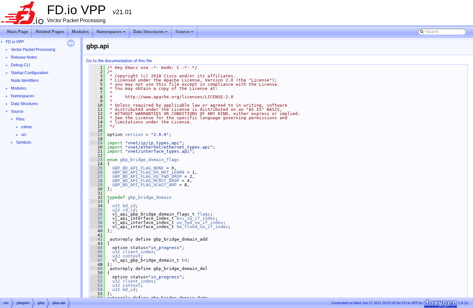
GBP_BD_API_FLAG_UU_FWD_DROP (147, 176)
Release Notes (24, 57)
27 (96, 176)
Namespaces (111, 33)
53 (96, 285)
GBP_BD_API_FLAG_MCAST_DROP (145, 180)
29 (96, 184)
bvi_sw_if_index (196, 218)
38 (96, 222)
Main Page (17, 31)
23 (96, 159)
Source (184, 33)
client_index (138, 251)
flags (203, 214)
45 (96, 251)
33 (96, 201)
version (134, 134)
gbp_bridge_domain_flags (149, 159)
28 (96, 180)
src (23, 134)
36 (96, 214)
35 (96, 209)
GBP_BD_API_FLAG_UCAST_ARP (144, 184)
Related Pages (50, 31)
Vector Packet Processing (33, 49)
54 (96, 289)
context (132, 256)
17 (96, 134)
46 (96, 256)
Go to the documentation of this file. (119, 60)
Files (20, 119)
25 (96, 168)
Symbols (23, 142)
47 (96, 260)
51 (96, 276)
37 (96, 218)
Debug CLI (20, 65)
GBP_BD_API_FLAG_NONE (138, 168)
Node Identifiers (25, 80)
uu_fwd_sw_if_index (200, 222)
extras (26, 127)
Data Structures (151, 33)
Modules (80, 31)
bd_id (129, 205)
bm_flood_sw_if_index (202, 226)
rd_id (129, 209)
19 (96, 142)
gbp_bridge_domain (150, 197)
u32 (116, 205)
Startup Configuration (29, 73)
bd (184, 260)
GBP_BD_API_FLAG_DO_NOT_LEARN (148, 172)
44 (96, 247)
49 (96, 268)
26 (96, 172)
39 (96, 226)
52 (96, 281)
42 (96, 239)
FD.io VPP (15, 42)
